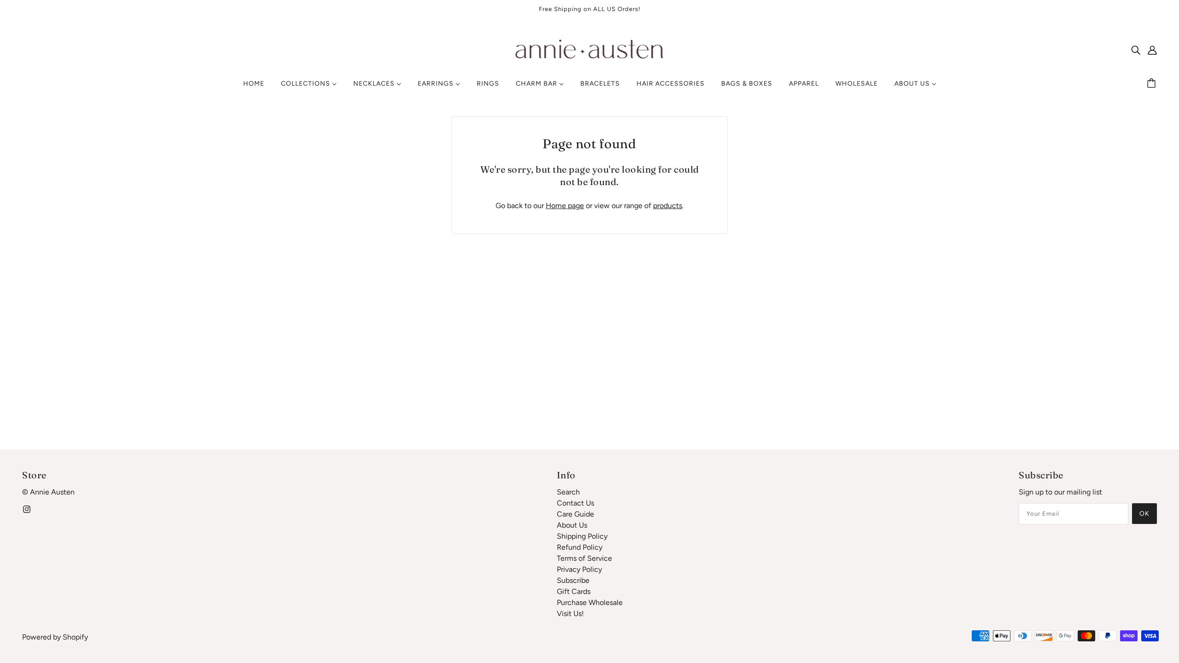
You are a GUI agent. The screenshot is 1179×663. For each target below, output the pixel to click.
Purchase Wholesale (590, 602)
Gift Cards (573, 591)
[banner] (590, 49)
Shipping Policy (582, 536)
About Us (572, 525)
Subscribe (573, 580)
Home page (565, 205)
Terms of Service (584, 558)
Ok (1144, 514)
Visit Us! (570, 613)
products (667, 205)
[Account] (1152, 50)
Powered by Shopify (55, 637)
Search (568, 492)
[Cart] (1152, 84)
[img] (1135, 50)
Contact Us (575, 503)
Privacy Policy (579, 569)
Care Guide (575, 514)
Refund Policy (579, 547)
